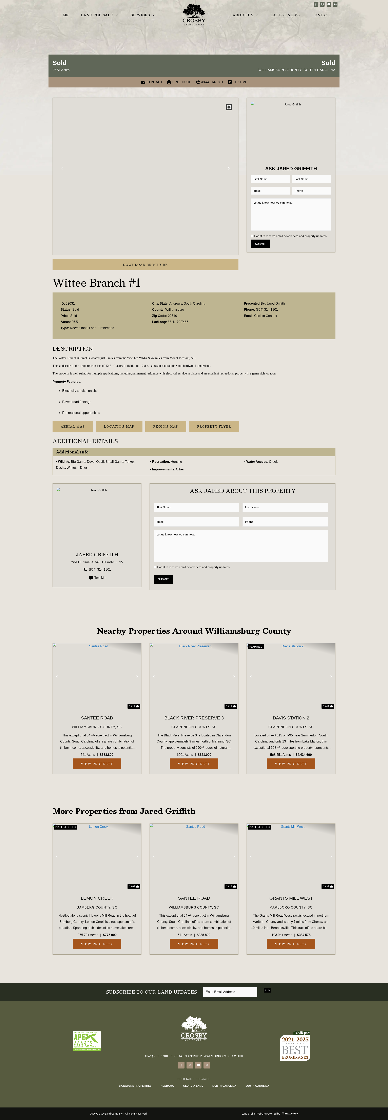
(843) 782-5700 (156, 1056)
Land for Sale (97, 15)
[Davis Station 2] (291, 676)
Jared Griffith (276, 303)
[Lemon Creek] (97, 857)
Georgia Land (193, 1085)
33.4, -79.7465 (178, 322)
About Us (243, 15)
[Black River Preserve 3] (194, 676)
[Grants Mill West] (291, 857)
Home (63, 15)
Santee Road (97, 717)
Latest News (285, 15)
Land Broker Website (254, 1113)
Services (140, 15)
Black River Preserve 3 (194, 717)
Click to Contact (265, 316)
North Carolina (224, 1085)
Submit (260, 243)
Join (267, 990)
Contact (321, 15)
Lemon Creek (97, 898)
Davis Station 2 (291, 717)
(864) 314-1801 (267, 309)
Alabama (167, 1085)
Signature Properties (135, 1085)
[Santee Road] (97, 676)
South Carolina (257, 1085)
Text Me (99, 577)
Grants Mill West (291, 898)
